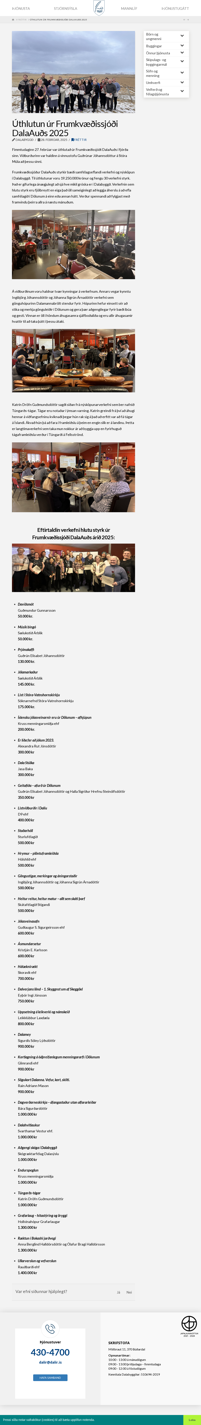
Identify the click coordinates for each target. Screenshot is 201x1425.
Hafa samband (50, 1377)
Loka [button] (192, 1419)
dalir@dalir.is (50, 1362)
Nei (129, 1292)
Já (118, 1292)
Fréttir (80, 139)
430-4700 (50, 1352)
